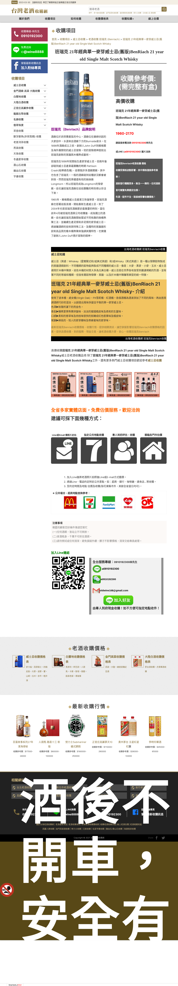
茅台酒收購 (150, 667)
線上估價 (153, 18)
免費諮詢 (171, 942)
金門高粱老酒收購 (112, 13)
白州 (34, 676)
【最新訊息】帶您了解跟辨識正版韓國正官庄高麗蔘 (53, 2)
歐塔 (77, 671)
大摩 (34, 671)
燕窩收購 (18, 147)
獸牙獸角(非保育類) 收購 (27, 136)
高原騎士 (38, 667)
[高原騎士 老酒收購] (119, 384)
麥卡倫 (29, 667)
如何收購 (76, 18)
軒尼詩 (76, 667)
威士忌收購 (79, 39)
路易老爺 (69, 676)
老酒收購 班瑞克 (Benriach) (104, 39)
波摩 (40, 671)
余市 (40, 676)
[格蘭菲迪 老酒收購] (63, 384)
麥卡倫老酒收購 (98, 13)
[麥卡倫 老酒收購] (91, 384)
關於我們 (24, 18)
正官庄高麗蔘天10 (102, 742)
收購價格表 (102, 18)
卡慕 (71, 671)
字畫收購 (18, 176)
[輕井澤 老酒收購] (147, 384)
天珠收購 (18, 153)
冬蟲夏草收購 (21, 159)
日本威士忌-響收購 (149, 13)
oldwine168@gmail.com (114, 590)
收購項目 (50, 18)
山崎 (28, 676)
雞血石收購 (19, 170)
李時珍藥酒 (155, 742)
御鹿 (83, 671)
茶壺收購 (18, 130)
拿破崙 (78, 676)
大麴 (113, 667)
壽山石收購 (19, 165)
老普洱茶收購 (21, 142)
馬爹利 (68, 667)
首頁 (54, 39)
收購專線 (171, 927)
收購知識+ (128, 18)
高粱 (107, 667)
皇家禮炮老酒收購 (126, 13)
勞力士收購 (137, 13)
